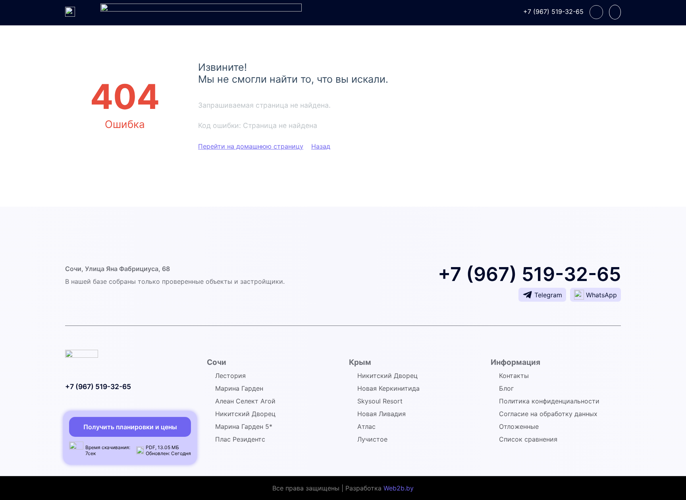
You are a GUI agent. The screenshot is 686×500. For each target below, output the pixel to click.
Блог (506, 388)
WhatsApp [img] (601, 295)
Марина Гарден (239, 388)
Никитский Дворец (245, 414)
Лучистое (372, 439)
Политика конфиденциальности (549, 401)
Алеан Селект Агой (245, 401)
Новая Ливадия (381, 414)
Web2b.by (398, 488)
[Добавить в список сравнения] (615, 12)
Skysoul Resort (380, 401)
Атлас (366, 426)
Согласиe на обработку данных (548, 414)
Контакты (514, 376)
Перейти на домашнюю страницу (250, 146)
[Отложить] (596, 12)
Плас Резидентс (240, 439)
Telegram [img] (548, 295)
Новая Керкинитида (388, 388)
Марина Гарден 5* (243, 426)
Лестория (230, 376)
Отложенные (519, 426)
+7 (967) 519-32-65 (553, 12)
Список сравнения (528, 439)
